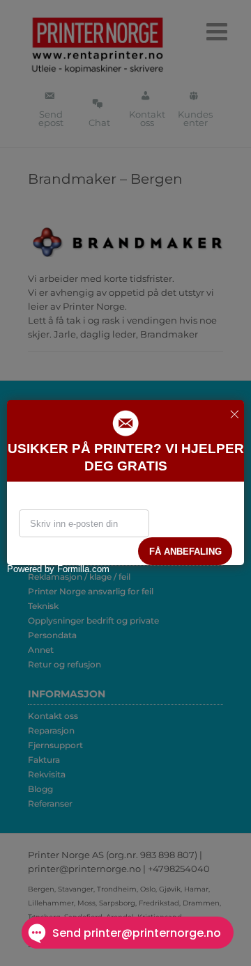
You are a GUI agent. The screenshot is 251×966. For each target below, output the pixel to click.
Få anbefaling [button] (185, 551)
